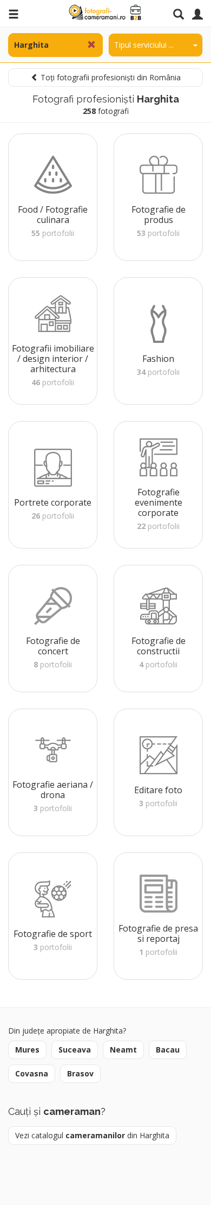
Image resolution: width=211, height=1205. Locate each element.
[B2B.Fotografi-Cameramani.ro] (105, 12)
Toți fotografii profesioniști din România (109, 77)
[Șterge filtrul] (91, 45)
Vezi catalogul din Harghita (92, 1135)
